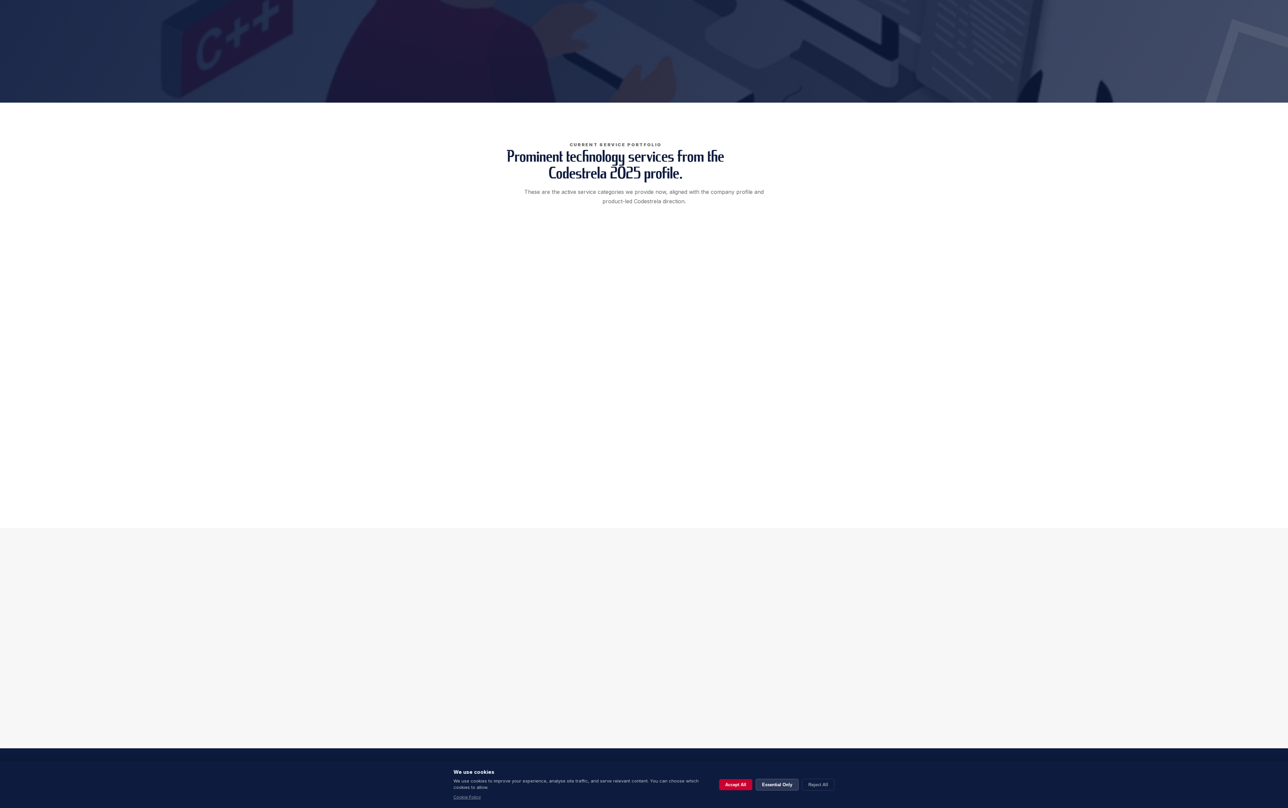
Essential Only (777, 784)
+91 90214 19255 (718, 705)
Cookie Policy (467, 797)
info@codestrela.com (726, 717)
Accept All (735, 784)
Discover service (482, 347)
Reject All (818, 784)
